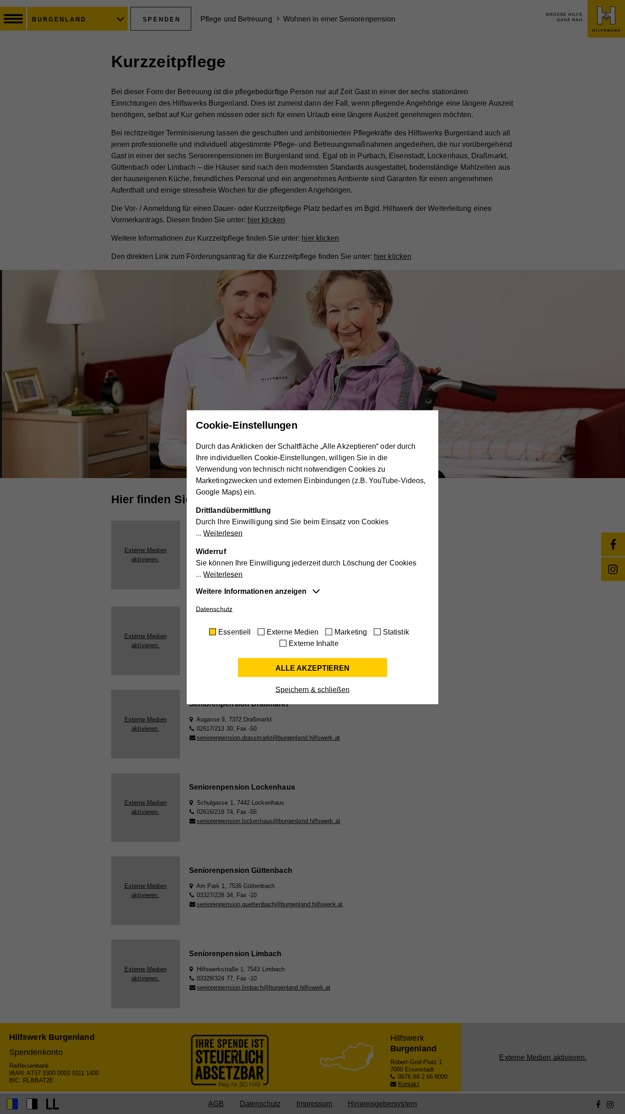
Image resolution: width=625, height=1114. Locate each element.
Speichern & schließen (312, 689)
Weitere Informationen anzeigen (251, 591)
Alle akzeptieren (312, 668)
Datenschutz (214, 608)
